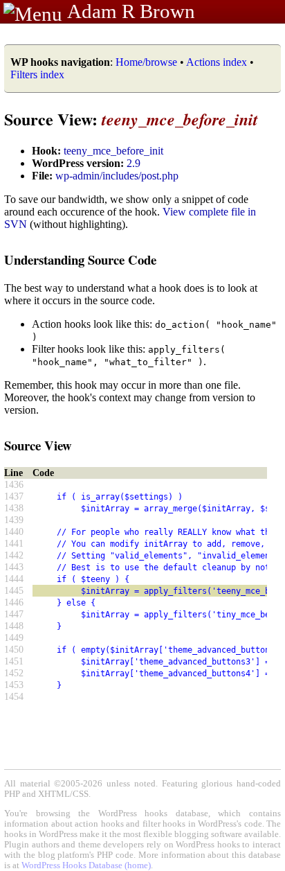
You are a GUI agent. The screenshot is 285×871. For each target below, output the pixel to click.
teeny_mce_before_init (113, 151)
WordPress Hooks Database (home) (86, 865)
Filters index (37, 74)
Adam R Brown (131, 11)
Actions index (216, 62)
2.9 (133, 163)
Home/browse (146, 62)
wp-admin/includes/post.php (116, 176)
